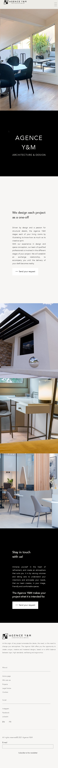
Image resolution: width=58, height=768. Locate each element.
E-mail (4, 742)
